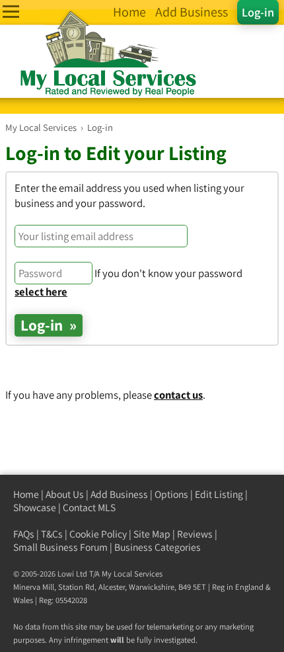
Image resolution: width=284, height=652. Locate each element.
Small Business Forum (60, 547)
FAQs (23, 534)
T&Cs (52, 534)
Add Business (119, 494)
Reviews (195, 534)
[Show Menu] (11, 11)
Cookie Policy (98, 534)
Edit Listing (219, 494)
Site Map (151, 534)
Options (171, 494)
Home (26, 494)
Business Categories (157, 547)
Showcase (34, 507)
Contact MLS (89, 507)
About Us (65, 494)
